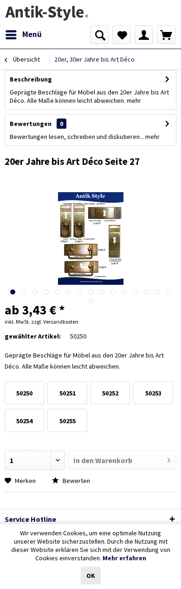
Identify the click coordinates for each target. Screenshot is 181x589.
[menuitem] (23, 34)
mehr (134, 100)
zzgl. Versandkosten (54, 321)
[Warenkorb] (166, 34)
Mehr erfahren (124, 558)
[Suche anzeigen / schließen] (99, 34)
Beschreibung (31, 79)
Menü (32, 34)
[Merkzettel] (121, 34)
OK (90, 575)
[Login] (144, 34)
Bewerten (75, 480)
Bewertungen (31, 123)
